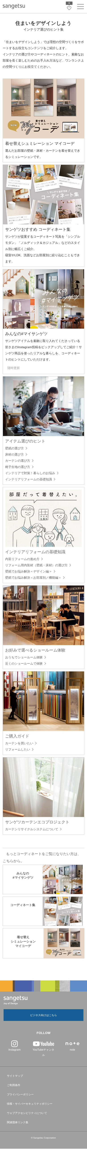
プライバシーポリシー (20, 1094)
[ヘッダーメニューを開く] (80, 7)
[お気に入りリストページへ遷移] (69, 8)
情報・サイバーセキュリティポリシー (29, 1103)
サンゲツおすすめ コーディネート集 (37, 229)
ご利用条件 (13, 1085)
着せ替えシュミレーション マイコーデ (40, 143)
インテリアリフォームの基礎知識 (35, 552)
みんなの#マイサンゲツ (26, 334)
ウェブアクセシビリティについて (27, 1113)
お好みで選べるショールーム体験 (35, 650)
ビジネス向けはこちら (43, 1015)
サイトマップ (15, 1075)
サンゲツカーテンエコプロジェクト (37, 822)
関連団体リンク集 (17, 1122)
